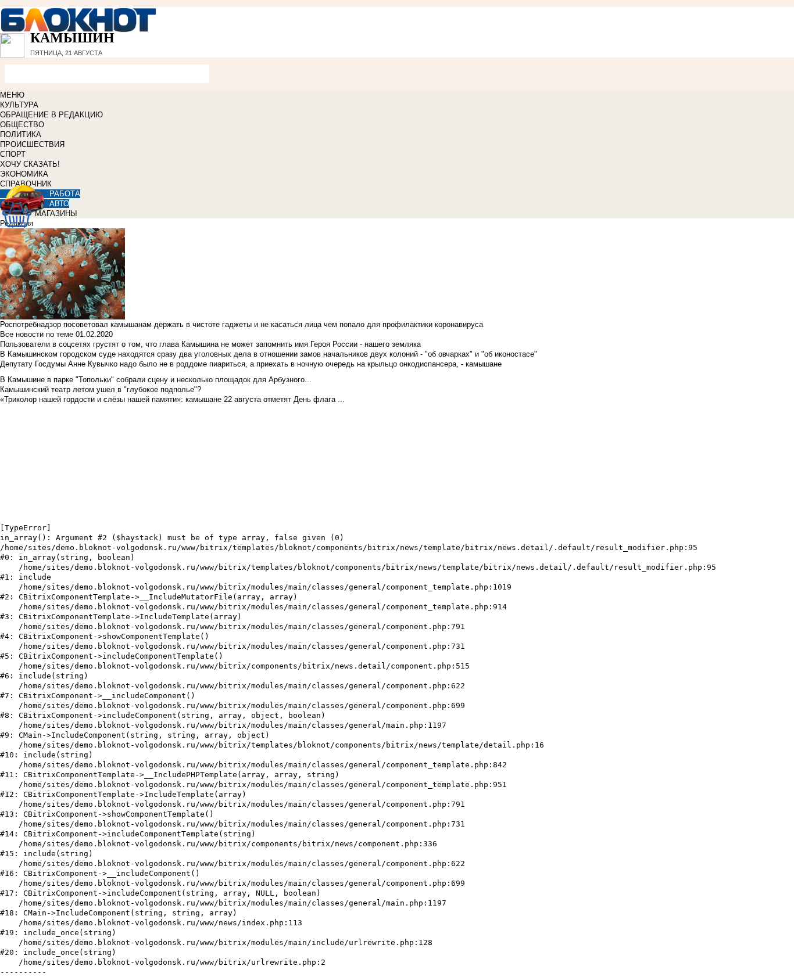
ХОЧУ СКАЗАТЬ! (30, 164)
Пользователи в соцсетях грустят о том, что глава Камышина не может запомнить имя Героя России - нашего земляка (210, 344)
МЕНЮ (12, 95)
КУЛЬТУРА (19, 104)
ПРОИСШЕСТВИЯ (32, 144)
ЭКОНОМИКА (24, 174)
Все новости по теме (36, 334)
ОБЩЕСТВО (22, 124)
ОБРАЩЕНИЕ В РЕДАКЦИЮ (51, 114)
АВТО (59, 203)
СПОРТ (13, 154)
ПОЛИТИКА (20, 134)
